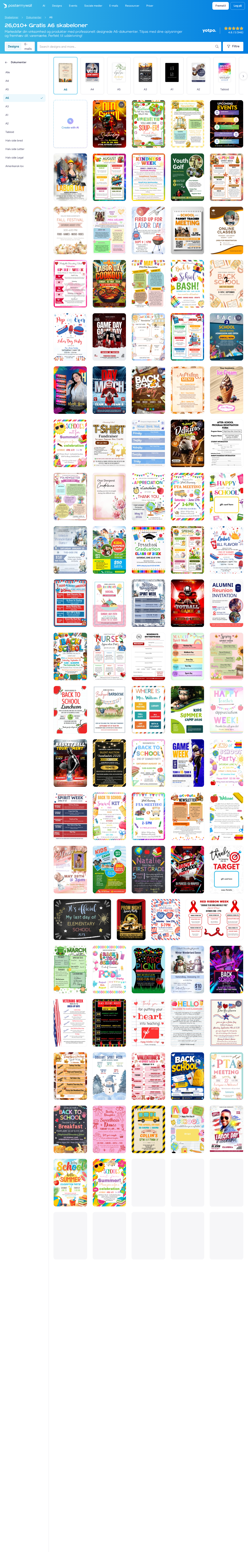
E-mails (28, 46)
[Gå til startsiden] (16, 6)
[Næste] (243, 76)
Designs (13, 46)
